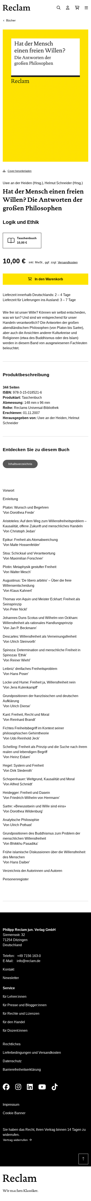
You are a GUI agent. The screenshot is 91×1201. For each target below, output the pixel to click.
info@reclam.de (28, 961)
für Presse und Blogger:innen (25, 1005)
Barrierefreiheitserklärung (22, 1069)
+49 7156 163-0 (29, 956)
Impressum (11, 1104)
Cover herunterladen (20, 171)
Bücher (11, 20)
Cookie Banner (14, 1113)
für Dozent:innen (15, 1030)
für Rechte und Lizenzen (21, 1013)
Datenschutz (12, 1061)
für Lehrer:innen (14, 996)
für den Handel (14, 1022)
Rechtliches (12, 1044)
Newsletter (11, 978)
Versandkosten (68, 262)
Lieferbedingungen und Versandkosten (32, 1052)
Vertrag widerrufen (15, 1140)
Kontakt (8, 969)
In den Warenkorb (49, 279)
